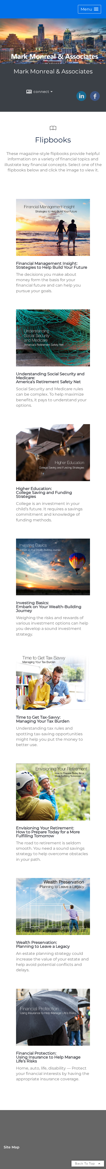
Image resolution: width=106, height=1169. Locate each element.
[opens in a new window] (53, 254)
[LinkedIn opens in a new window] (81, 99)
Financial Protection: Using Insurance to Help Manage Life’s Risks (48, 1057)
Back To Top (85, 1163)
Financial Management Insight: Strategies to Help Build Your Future (51, 265)
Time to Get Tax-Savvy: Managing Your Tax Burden (43, 719)
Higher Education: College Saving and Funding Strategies (44, 492)
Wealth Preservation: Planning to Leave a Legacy (43, 944)
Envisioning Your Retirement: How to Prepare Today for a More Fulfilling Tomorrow (48, 832)
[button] (89, 9)
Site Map (11, 1147)
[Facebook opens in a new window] (95, 99)
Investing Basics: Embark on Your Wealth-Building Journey (48, 606)
